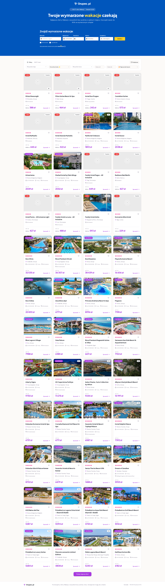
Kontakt (126, 585)
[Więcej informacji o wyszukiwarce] (64, 46)
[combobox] (60, 67)
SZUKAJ (119, 39)
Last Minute (54, 42)
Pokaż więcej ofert (82, 574)
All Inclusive (45, 42)
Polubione (135, 62)
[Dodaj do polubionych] (49, 93)
